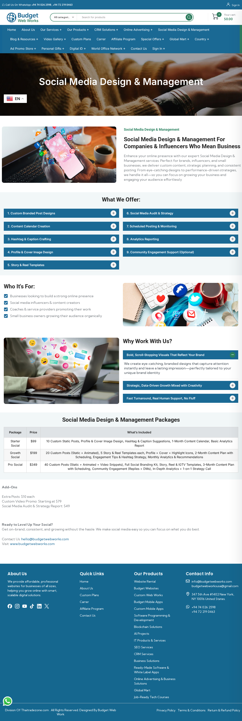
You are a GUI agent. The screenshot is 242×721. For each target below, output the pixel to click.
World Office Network (106, 48)
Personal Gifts (51, 48)
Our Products (76, 30)
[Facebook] (10, 606)
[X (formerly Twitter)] (46, 606)
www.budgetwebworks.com (32, 544)
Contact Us (139, 48)
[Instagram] (17, 606)
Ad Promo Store (21, 48)
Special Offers (151, 39)
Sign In (236, 4)
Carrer (101, 39)
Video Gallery (53, 39)
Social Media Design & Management (183, 30)
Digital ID (76, 48)
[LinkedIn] (39, 606)
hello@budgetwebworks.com (45, 539)
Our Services (49, 30)
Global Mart (178, 39)
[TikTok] (32, 606)
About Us (28, 30)
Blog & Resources (22, 39)
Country (200, 39)
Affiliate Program (123, 39)
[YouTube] (24, 606)
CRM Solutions (104, 30)
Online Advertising (137, 30)
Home (11, 30)
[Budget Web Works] (22, 17)
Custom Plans (81, 39)
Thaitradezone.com (35, 710)
